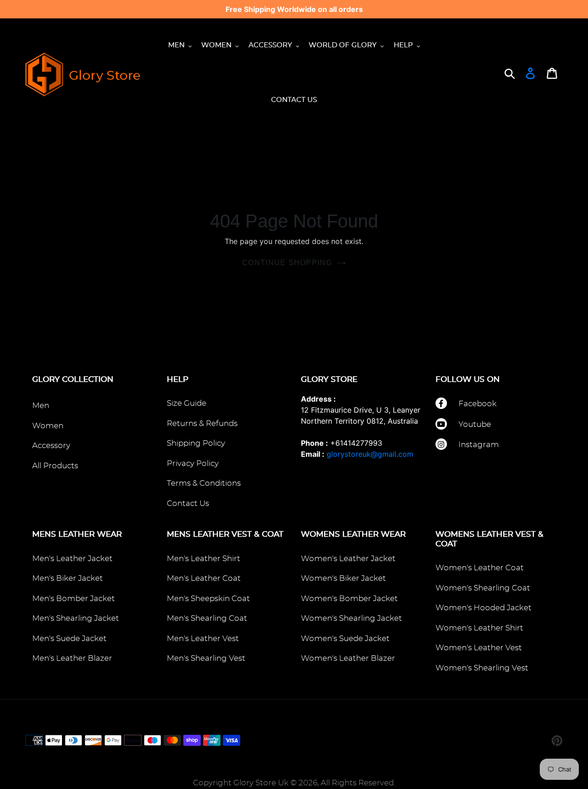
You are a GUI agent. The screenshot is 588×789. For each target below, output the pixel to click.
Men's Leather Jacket (72, 558)
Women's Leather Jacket (348, 558)
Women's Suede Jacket (345, 638)
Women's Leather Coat (479, 568)
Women (47, 426)
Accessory (51, 445)
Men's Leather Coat (204, 578)
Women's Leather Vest (478, 648)
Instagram (478, 444)
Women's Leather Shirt (479, 628)
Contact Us (188, 503)
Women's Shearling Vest (481, 668)
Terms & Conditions (204, 483)
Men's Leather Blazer (72, 658)
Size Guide (186, 403)
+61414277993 (356, 443)
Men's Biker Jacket (67, 578)
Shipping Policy (196, 443)
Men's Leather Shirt (203, 558)
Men (40, 405)
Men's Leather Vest (203, 638)
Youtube (474, 424)
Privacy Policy (193, 463)
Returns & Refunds (202, 423)
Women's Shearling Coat (482, 588)
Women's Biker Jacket (343, 578)
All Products (55, 466)
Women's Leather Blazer (348, 658)
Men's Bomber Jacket (73, 598)
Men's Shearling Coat (207, 618)
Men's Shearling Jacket (75, 618)
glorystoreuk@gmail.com (370, 454)
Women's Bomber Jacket (349, 598)
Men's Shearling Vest (206, 658)
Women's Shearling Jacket (351, 618)
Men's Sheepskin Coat (208, 598)
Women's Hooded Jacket (483, 608)
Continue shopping (287, 263)
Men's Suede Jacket (69, 638)
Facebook (477, 404)
